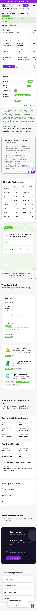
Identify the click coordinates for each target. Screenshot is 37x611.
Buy (9, 66)
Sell (22, 66)
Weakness (19, 228)
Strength (8, 228)
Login (20, 5)
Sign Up (26, 5)
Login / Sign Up (13, 558)
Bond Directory (7, 8)
